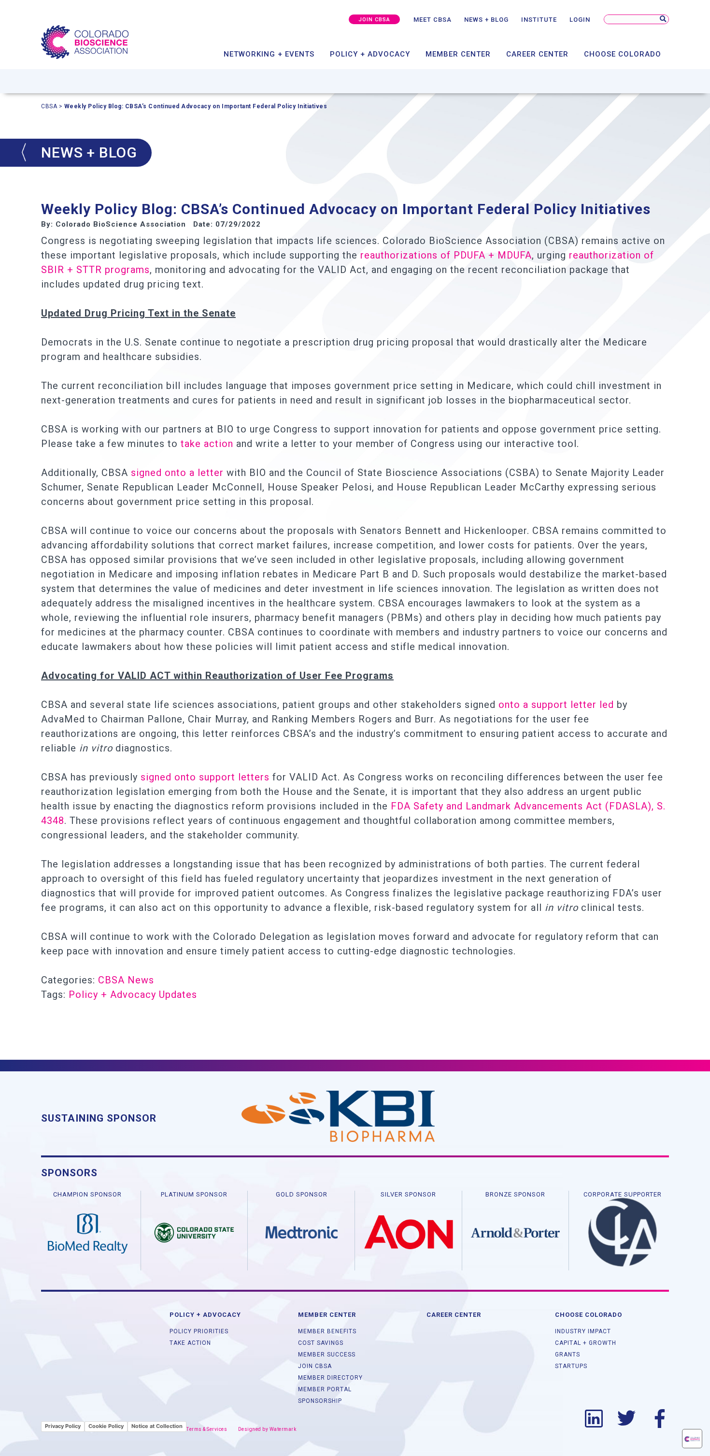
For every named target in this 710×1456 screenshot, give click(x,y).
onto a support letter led (556, 704)
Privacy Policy (63, 1426)
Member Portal (325, 1389)
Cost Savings (320, 1343)
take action (207, 443)
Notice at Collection (157, 1426)
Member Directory (330, 1377)
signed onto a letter (177, 472)
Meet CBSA (432, 19)
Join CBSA (315, 1366)
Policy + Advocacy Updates (133, 994)
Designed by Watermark (267, 1429)
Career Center (537, 54)
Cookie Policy (106, 1426)
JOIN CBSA (374, 19)
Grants (567, 1354)
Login (579, 19)
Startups (571, 1366)
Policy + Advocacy (370, 54)
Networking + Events (269, 54)
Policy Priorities (199, 1331)
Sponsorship (320, 1401)
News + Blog (486, 19)
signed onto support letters (205, 777)
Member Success (326, 1354)
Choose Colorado (622, 54)
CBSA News (126, 980)
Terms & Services (206, 1429)
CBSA (49, 106)
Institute (539, 19)
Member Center (458, 54)
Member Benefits (327, 1331)
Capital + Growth (585, 1343)
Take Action (190, 1343)
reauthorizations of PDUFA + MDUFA (446, 255)
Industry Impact (583, 1331)
